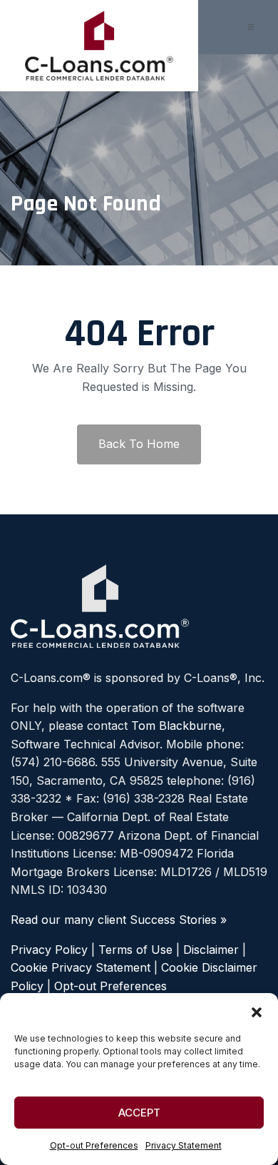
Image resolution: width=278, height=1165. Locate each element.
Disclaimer (211, 949)
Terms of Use (135, 949)
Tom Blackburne (176, 725)
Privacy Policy (49, 949)
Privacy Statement (183, 1145)
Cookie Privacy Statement (80, 967)
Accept (139, 1112)
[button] (256, 1011)
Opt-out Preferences (94, 1145)
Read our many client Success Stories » (119, 919)
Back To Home (139, 444)
